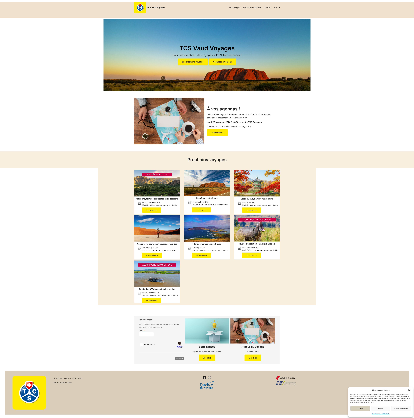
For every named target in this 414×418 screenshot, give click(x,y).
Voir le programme (151, 210)
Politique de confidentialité (63, 382)
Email (141, 330)
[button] (410, 390)
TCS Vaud (77, 378)
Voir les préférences (401, 408)
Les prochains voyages (192, 62)
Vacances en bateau (222, 62)
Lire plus (207, 358)
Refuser (380, 408)
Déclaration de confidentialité (381, 414)
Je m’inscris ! (217, 132)
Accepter (360, 408)
